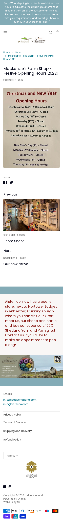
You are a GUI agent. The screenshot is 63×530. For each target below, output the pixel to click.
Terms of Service (14, 422)
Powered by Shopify (14, 498)
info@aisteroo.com (15, 404)
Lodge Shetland (34, 495)
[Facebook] (3, 487)
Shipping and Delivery (17, 431)
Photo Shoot (13, 241)
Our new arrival (16, 264)
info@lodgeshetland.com (19, 400)
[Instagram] (8, 487)
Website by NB (11, 502)
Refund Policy (12, 440)
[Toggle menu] (5, 32)
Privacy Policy (12, 415)
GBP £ (11, 456)
